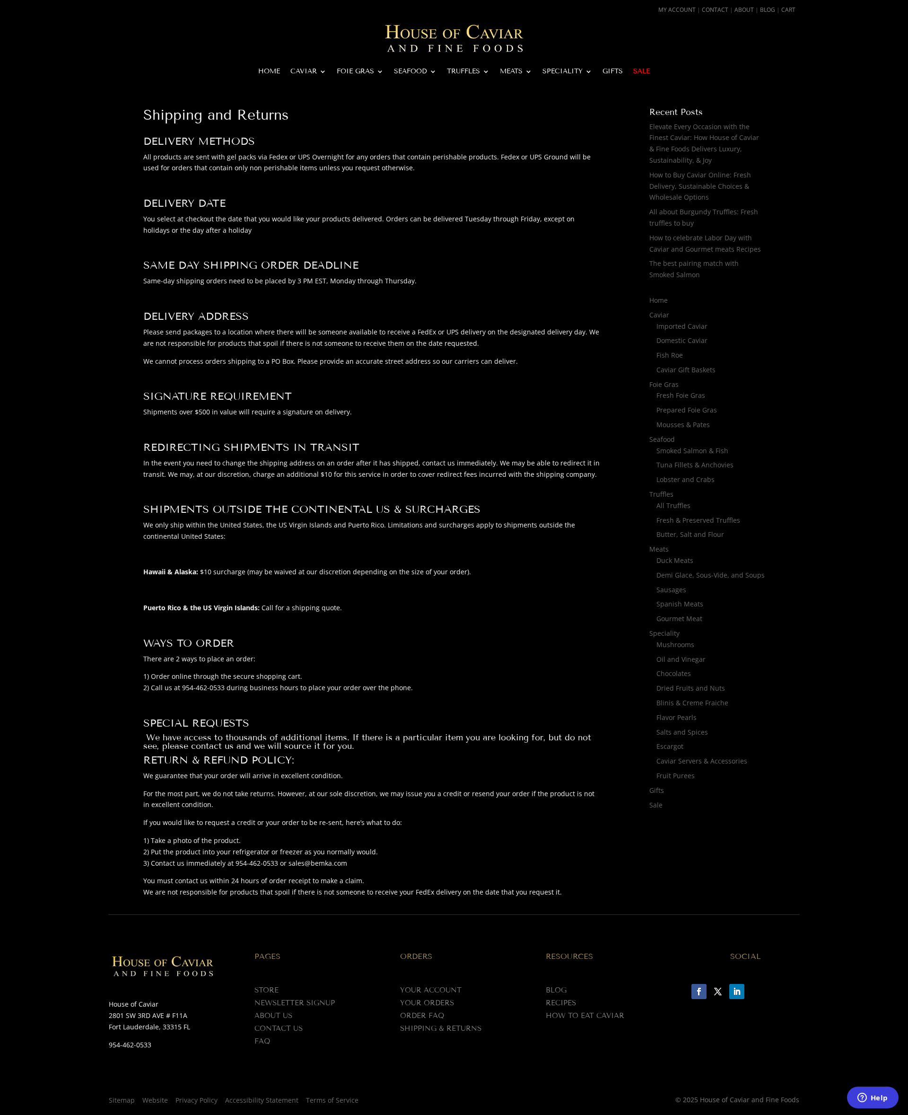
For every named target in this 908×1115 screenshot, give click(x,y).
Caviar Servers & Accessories (701, 760)
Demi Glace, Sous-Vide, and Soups (710, 575)
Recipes (561, 1003)
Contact (715, 10)
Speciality (562, 71)
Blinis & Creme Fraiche (692, 702)
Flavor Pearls (676, 717)
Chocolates (673, 673)
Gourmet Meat (679, 618)
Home (269, 71)
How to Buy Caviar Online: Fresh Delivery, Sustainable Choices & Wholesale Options (700, 186)
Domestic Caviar (681, 340)
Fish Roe (669, 355)
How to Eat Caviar (585, 1015)
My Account (677, 10)
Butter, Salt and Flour (690, 534)
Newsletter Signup (294, 1003)
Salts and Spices (682, 732)
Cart (788, 10)
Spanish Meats (679, 603)
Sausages (671, 589)
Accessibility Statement (261, 1100)
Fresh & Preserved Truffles (698, 520)
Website (155, 1100)
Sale (641, 71)
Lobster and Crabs (685, 479)
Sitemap (122, 1100)
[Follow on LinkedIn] (736, 991)
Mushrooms (675, 644)
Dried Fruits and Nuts (690, 688)
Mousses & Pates (683, 424)
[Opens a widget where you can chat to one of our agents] (873, 1098)
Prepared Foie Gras (686, 409)
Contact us (278, 1028)
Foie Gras (355, 71)
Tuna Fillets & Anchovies (694, 464)
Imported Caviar (681, 326)
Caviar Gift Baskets (686, 369)
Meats (511, 71)
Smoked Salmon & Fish (692, 450)
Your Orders (427, 1003)
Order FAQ (422, 1015)
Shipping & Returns (440, 1028)
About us (273, 1015)
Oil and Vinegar (681, 659)
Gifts (612, 71)
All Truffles (673, 505)
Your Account (431, 990)
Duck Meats (674, 560)
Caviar (303, 71)
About (744, 10)
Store (266, 990)
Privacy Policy (196, 1100)
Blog (767, 10)
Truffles (463, 71)
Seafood (410, 71)
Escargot (669, 746)
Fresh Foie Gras (680, 395)
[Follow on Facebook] (699, 991)
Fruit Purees (675, 775)
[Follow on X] (717, 991)
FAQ (262, 1041)
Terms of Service (332, 1100)
